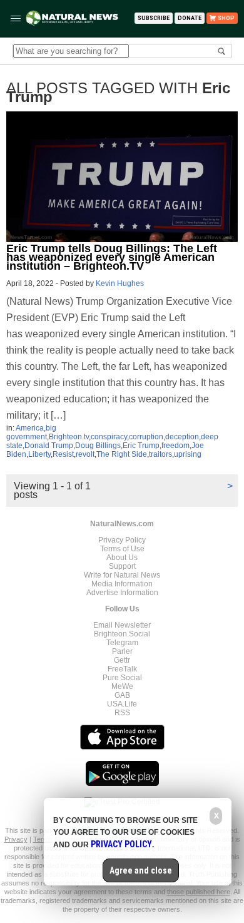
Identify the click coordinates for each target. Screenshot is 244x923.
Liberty (39, 454)
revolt (85, 454)
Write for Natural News (122, 575)
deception (182, 436)
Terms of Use (122, 548)
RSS (122, 712)
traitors (160, 454)
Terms (43, 839)
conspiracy (109, 436)
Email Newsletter (122, 625)
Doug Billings (98, 445)
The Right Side (121, 454)
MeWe (122, 686)
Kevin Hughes (120, 283)
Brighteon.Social (122, 634)
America (30, 428)
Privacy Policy (122, 540)
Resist (63, 454)
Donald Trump (48, 445)
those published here (198, 891)
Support (122, 566)
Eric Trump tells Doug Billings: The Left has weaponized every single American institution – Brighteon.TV (111, 257)
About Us (122, 557)
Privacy (16, 839)
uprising (187, 454)
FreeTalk (122, 669)
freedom (175, 445)
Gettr (122, 660)
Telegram (122, 642)
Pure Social (122, 677)
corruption (146, 436)
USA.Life (122, 704)
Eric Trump (141, 445)
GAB (122, 695)
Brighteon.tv (69, 436)
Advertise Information (122, 592)
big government (31, 432)
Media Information (122, 583)
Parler (122, 651)
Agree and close (140, 870)
